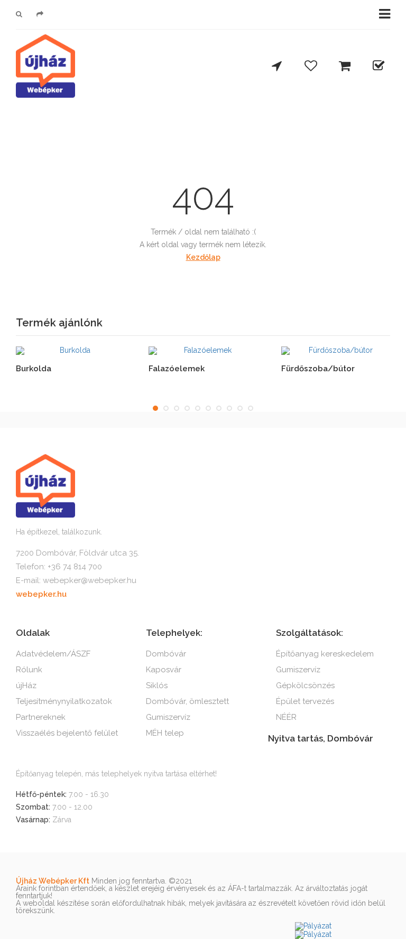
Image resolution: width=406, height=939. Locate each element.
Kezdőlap (203, 257)
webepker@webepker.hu (89, 580)
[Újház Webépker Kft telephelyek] (277, 67)
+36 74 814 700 (75, 566)
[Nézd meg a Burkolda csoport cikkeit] (71, 350)
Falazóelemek (177, 368)
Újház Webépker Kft (52, 881)
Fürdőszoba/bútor (318, 368)
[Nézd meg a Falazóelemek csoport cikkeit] (204, 350)
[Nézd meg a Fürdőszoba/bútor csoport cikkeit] (336, 350)
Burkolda (33, 368)
